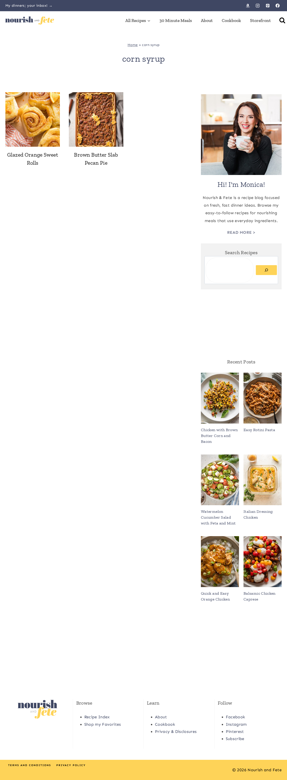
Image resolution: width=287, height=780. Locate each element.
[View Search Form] (282, 20)
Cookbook (231, 20)
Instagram (236, 724)
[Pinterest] (268, 6)
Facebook (235, 716)
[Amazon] (248, 6)
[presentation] (32, 119)
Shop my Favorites (102, 724)
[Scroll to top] (276, 762)
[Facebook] (278, 6)
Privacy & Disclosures (176, 731)
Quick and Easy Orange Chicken (215, 596)
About (207, 20)
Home (133, 45)
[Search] (266, 270)
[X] (143, 766)
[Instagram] (258, 6)
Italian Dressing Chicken (258, 514)
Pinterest (235, 731)
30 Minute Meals (175, 20)
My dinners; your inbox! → (28, 5)
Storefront (260, 20)
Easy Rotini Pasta (259, 429)
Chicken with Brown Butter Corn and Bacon (219, 435)
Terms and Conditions (29, 765)
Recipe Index (97, 716)
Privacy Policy (71, 765)
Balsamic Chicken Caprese (260, 596)
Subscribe (235, 738)
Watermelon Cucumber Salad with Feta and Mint (218, 517)
